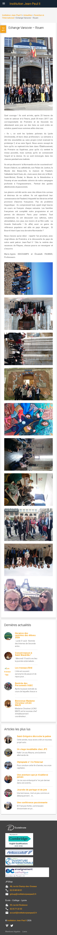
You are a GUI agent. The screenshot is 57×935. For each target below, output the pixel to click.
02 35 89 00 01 (16, 890)
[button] (4, 4)
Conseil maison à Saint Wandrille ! (23, 654)
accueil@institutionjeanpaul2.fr (23, 913)
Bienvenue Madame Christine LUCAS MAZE (25, 703)
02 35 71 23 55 (16, 909)
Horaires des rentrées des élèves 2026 (25, 635)
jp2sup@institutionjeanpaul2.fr (23, 894)
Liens (24, 931)
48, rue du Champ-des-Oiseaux (23, 886)
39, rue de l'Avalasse (18, 905)
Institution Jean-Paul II (17, 920)
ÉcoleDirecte (20, 828)
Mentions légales (12, 931)
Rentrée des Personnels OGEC (24, 684)
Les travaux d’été (23, 668)
